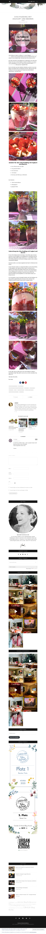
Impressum (19, 923)
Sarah (30, 397)
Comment (16, 397)
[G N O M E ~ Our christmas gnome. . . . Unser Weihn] (30, 582)
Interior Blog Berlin (24, 902)
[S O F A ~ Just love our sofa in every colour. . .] (16, 626)
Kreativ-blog (17, 907)
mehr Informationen (32, 932)
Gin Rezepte (13, 904)
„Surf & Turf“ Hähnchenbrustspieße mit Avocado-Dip (13, 427)
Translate (35, 568)
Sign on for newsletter (14, 737)
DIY (30, 905)
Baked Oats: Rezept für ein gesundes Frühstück (24, 867)
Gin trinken (26, 904)
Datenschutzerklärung (25, 923)
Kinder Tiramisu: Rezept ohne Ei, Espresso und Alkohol (25, 880)
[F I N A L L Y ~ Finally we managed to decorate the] (30, 611)
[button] (20, 383)
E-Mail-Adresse (10, 473)
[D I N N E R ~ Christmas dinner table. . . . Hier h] (16, 597)
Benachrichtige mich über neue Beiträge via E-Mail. (19, 490)
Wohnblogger (11, 902)
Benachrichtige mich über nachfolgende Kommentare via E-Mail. (21, 487)
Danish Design (19, 904)
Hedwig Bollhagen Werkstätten (21, 887)
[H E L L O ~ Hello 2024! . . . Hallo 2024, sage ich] (16, 582)
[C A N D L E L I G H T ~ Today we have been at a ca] (16, 611)
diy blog (26, 905)
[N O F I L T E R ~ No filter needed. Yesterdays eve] (30, 626)
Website (10, 478)
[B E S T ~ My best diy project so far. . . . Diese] (16, 640)
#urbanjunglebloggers (12, 907)
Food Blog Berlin (16, 905)
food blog (23, 904)
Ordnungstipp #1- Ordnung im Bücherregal (22, 429)
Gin (16, 904)
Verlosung (15, 902)
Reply (36, 439)
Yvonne (15, 439)
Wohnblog (23, 905)
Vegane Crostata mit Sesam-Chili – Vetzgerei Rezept (25, 894)
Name (10, 468)
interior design (32, 904)
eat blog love (21, 907)
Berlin (29, 905)
